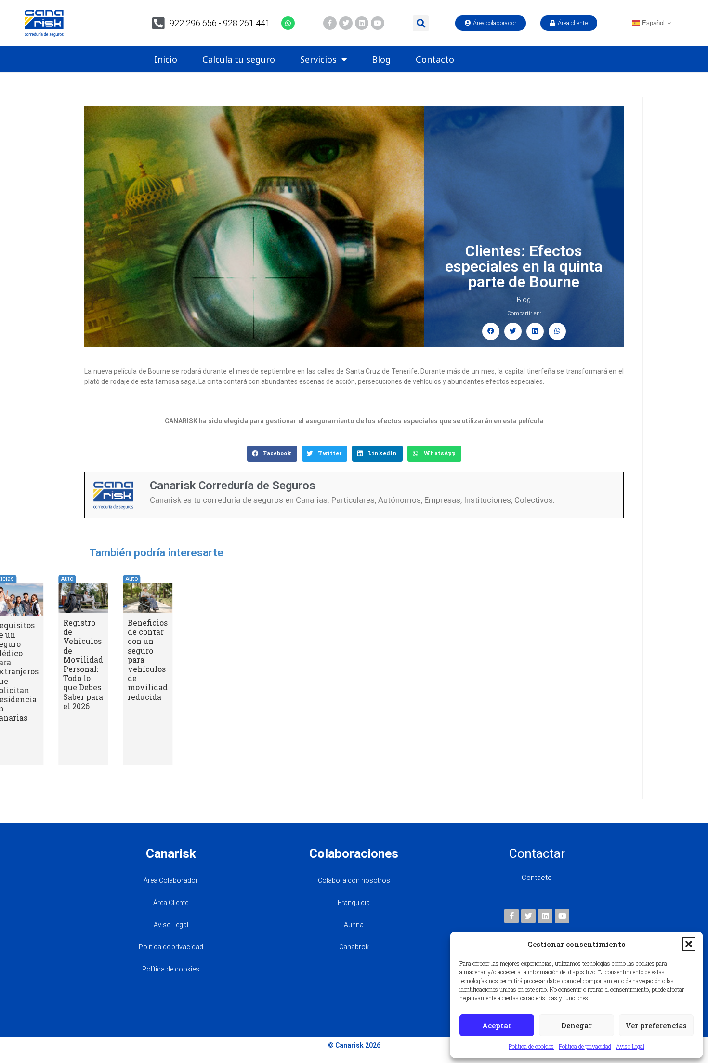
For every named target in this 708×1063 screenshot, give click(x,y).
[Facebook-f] (330, 23)
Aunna (354, 925)
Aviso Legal (630, 1046)
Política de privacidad (585, 1046)
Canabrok (354, 947)
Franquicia (354, 902)
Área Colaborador (171, 880)
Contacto (435, 59)
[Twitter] (346, 23)
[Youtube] (377, 23)
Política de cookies (531, 1046)
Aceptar (496, 1025)
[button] (689, 944)
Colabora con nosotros (354, 880)
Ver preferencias (656, 1025)
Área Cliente (170, 902)
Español (652, 22)
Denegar (576, 1025)
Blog (381, 59)
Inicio (165, 59)
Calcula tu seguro (238, 59)
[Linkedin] (361, 23)
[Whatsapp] (288, 23)
